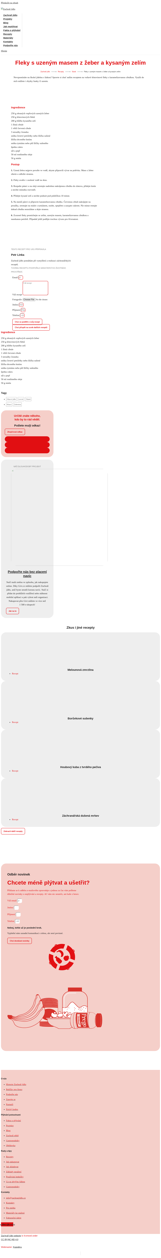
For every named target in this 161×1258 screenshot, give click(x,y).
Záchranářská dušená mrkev (80, 815)
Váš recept (17, 294)
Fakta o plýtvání (11, 30)
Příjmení (16, 310)
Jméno (15, 304)
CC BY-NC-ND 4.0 (9, 1239)
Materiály (8, 38)
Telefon (16, 315)
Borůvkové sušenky (80, 718)
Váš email (12, 900)
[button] (4, 51)
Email (15, 277)
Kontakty (8, 41)
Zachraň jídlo (10, 15)
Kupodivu (17, 1247)
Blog (5, 22)
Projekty (7, 19)
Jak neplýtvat (10, 26)
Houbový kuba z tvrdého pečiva (80, 767)
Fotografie (17, 299)
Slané (74, 72)
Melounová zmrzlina (80, 669)
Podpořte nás (10, 45)
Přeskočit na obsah (9, 3)
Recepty (7, 34)
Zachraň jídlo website (11, 1236)
